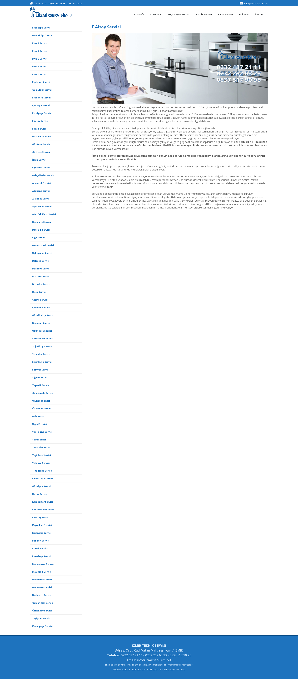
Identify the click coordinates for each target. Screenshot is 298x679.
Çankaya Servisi (41, 105)
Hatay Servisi (39, 494)
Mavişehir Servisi (41, 571)
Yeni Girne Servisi (42, 431)
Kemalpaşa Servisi (42, 626)
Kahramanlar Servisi (43, 509)
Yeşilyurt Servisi (41, 618)
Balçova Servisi (40, 260)
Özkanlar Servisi (41, 408)
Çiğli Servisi (38, 237)
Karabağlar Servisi (42, 501)
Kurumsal (155, 14)
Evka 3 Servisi (39, 58)
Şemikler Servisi (41, 354)
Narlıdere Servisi (41, 595)
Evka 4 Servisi (39, 66)
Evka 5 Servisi (39, 74)
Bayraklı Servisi (41, 229)
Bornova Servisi (41, 268)
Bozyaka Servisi (41, 284)
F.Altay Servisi (40, 120)
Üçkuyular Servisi (42, 253)
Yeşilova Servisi (41, 462)
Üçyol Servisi (39, 424)
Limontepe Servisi (42, 478)
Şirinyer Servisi (40, 369)
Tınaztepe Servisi (42, 470)
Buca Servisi (39, 291)
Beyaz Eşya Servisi (178, 14)
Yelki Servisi (39, 439)
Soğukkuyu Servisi (42, 346)
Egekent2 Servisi (41, 167)
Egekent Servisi (41, 82)
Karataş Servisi (40, 517)
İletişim (259, 14)
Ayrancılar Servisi (42, 206)
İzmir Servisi (39, 159)
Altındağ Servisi (41, 198)
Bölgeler (244, 14)
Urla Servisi (38, 416)
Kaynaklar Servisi (42, 525)
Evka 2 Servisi (39, 51)
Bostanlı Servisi (41, 276)
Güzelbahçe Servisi (43, 315)
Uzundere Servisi (42, 330)
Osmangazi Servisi (42, 602)
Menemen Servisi (42, 587)
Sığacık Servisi (40, 377)
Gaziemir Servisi (41, 136)
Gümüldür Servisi (42, 89)
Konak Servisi (40, 548)
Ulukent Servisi (41, 400)
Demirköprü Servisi (43, 35)
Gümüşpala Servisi (42, 393)
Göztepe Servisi (41, 144)
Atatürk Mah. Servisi (44, 214)
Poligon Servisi (40, 540)
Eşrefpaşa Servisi (42, 113)
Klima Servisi (225, 14)
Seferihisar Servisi (42, 338)
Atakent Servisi (41, 190)
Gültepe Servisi (41, 152)
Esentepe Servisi (41, 27)
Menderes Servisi (42, 579)
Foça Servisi (39, 128)
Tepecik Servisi (40, 385)
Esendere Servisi (41, 97)
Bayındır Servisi (41, 323)
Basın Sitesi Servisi (43, 245)
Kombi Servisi (204, 14)
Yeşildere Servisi (41, 455)
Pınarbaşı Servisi (41, 556)
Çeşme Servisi (40, 299)
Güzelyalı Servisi (41, 486)
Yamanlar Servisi (41, 447)
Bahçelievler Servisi (43, 175)
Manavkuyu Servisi (43, 564)
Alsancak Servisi (41, 183)
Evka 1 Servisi (39, 43)
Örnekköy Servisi (42, 610)
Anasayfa (138, 14)
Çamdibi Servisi (41, 307)
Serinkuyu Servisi (42, 361)
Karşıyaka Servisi (41, 532)
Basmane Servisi (41, 222)
